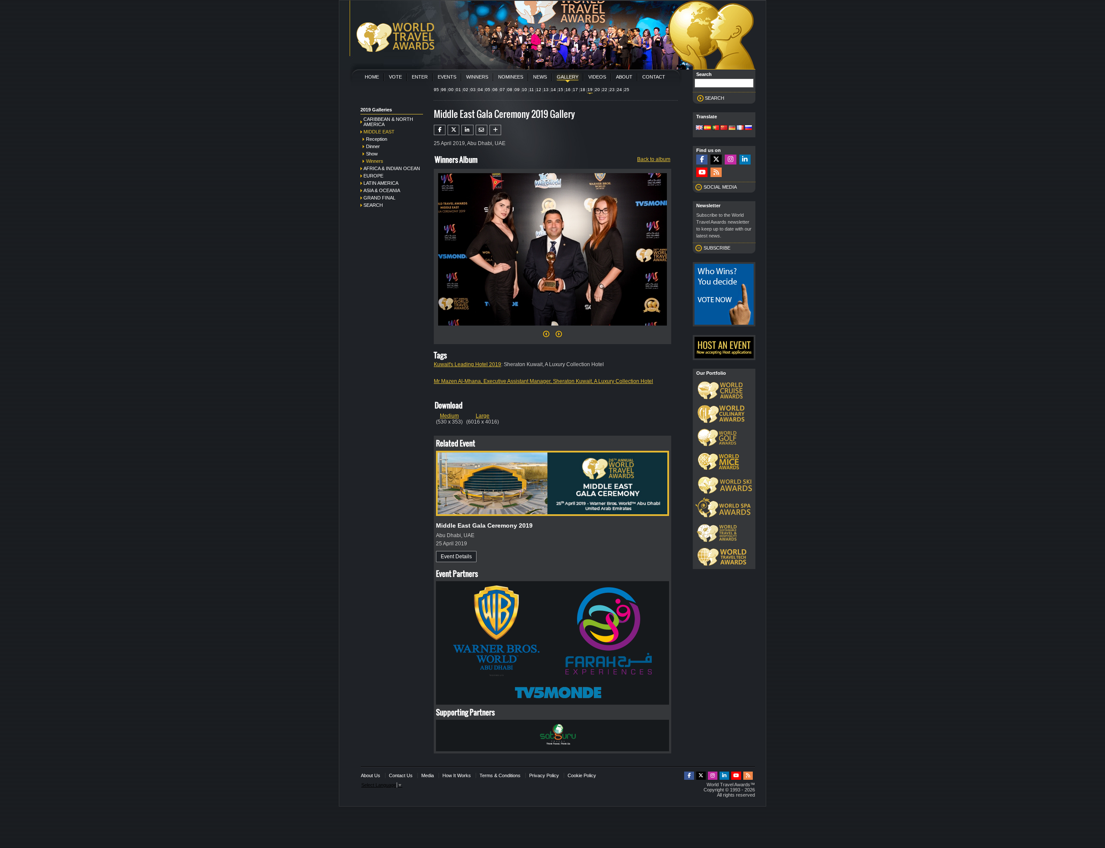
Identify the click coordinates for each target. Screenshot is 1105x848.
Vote (395, 76)
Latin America (380, 183)
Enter (420, 76)
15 (560, 89)
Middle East (379, 131)
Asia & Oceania (381, 190)
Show (372, 153)
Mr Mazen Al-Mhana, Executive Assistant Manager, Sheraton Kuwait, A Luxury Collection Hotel (543, 381)
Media (427, 775)
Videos (597, 76)
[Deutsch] (732, 128)
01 (458, 89)
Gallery (567, 76)
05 (487, 89)
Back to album (653, 159)
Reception (376, 139)
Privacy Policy (544, 775)
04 (480, 89)
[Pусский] (748, 128)
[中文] (723, 128)
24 (619, 89)
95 (436, 89)
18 (582, 89)
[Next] (552, 328)
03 (473, 89)
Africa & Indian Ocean (391, 168)
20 (597, 89)
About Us (370, 775)
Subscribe (717, 247)
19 (590, 89)
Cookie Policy (582, 775)
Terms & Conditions (500, 775)
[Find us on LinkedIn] (745, 160)
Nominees (510, 76)
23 (612, 89)
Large (482, 416)
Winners (477, 76)
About (624, 76)
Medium (449, 416)
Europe (373, 175)
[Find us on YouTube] (701, 172)
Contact (653, 76)
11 (531, 89)
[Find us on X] (716, 160)
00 (451, 89)
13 (546, 89)
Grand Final (379, 197)
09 (517, 89)
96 (443, 89)
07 (502, 89)
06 (495, 89)
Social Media (720, 187)
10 (524, 89)
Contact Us (401, 775)
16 (568, 89)
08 (509, 89)
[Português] (715, 128)
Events (447, 76)
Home (372, 76)
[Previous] (546, 336)
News (540, 76)
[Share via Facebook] (439, 130)
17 (575, 89)
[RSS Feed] (716, 172)
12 (538, 89)
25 (626, 89)
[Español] (707, 128)
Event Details (456, 557)
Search (373, 205)
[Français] (740, 128)
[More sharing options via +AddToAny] (495, 130)
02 (465, 89)
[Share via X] (453, 130)
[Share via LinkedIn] (467, 130)
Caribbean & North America (388, 122)
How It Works (456, 775)
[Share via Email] (481, 130)
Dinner (373, 146)
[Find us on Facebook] (701, 160)
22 (604, 89)
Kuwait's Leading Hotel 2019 (467, 364)
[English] (699, 128)
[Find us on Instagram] (730, 160)
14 (553, 89)
